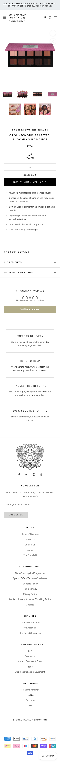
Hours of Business (30, 534)
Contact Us (30, 544)
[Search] (50, 17)
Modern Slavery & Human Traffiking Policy (30, 599)
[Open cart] (55, 17)
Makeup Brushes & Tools (30, 661)
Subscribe (16, 515)
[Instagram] (34, 474)
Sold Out (30, 175)
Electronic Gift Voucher (30, 633)
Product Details (16, 252)
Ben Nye (30, 695)
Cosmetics (30, 656)
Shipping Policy (30, 583)
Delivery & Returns (18, 272)
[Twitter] (26, 474)
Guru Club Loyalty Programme (30, 573)
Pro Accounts (30, 627)
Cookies (30, 604)
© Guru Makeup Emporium (30, 720)
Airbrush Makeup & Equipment (30, 671)
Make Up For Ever (30, 689)
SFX (30, 650)
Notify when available (29, 182)
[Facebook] (19, 474)
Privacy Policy (30, 594)
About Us (30, 539)
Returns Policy (30, 588)
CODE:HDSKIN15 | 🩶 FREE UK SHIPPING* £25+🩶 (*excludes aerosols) (30, 5)
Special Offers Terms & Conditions (30, 578)
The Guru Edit (30, 555)
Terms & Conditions (30, 622)
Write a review (30, 309)
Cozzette (30, 700)
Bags (30, 666)
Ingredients (13, 262)
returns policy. (38, 395)
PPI (30, 705)
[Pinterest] (41, 474)
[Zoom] (53, 33)
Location (30, 550)
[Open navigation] (4, 17)
